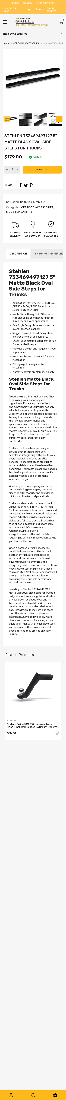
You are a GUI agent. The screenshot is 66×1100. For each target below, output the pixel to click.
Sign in (50, 8)
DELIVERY (27, 3)
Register (51, 11)
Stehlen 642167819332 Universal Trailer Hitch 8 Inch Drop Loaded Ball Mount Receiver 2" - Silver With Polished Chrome (32, 727)
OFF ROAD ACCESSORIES (36, 207)
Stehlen (11, 721)
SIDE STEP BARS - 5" (19, 211)
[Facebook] (20, 185)
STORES (15, 3)
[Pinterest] (31, 185)
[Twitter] (26, 185)
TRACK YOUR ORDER (45, 3)
